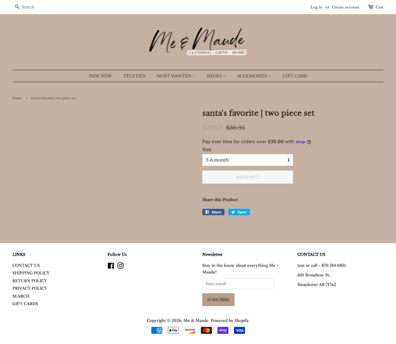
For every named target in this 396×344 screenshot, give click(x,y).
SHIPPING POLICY (31, 273)
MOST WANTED (174, 76)
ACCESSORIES (252, 76)
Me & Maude (196, 320)
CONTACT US (26, 265)
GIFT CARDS (25, 303)
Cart (380, 7)
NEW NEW (100, 76)
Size (207, 149)
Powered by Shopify (230, 320)
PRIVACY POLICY (29, 288)
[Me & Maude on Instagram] (120, 267)
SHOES (215, 76)
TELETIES (134, 76)
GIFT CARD (294, 76)
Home (17, 98)
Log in (316, 7)
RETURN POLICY (29, 280)
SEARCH (21, 296)
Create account (345, 7)
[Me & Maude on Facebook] (111, 267)
